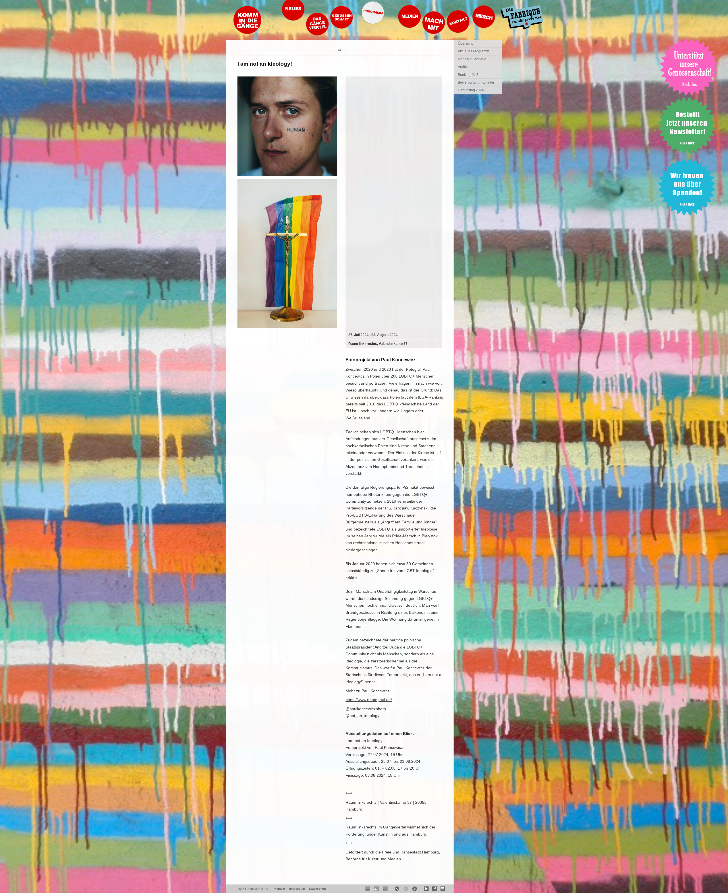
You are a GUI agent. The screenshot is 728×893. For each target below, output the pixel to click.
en (367, 889)
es (384, 889)
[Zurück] (340, 49)
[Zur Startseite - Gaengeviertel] (247, 32)
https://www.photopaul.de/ (369, 699)
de (376, 889)
